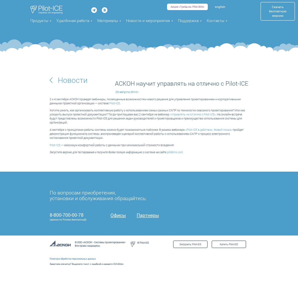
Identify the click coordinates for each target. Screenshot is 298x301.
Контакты (216, 20)
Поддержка (189, 20)
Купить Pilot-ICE (229, 244)
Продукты (39, 20)
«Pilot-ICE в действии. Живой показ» (208, 130)
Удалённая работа (73, 20)
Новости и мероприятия (148, 20)
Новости (73, 80)
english (220, 7)
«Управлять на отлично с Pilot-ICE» (193, 114)
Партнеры (148, 215)
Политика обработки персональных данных (73, 258)
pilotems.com (175, 152)
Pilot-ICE (114, 103)
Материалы (108, 20)
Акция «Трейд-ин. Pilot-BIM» (187, 6)
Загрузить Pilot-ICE (190, 244)
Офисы (118, 215)
